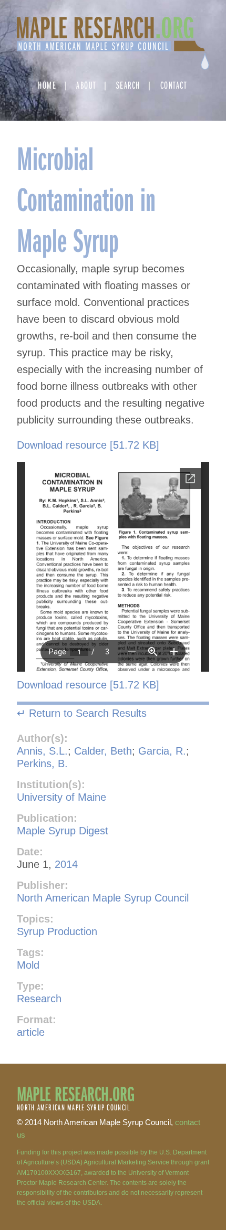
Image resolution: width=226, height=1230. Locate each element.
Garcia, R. (162, 751)
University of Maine (61, 797)
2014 (66, 864)
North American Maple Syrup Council (103, 898)
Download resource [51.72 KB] (88, 445)
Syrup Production (57, 931)
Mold (28, 965)
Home (47, 84)
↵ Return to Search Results (82, 713)
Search (128, 84)
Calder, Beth (103, 751)
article (31, 1032)
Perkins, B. (42, 763)
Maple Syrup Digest (62, 830)
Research (39, 998)
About (86, 84)
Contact (173, 84)
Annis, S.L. (42, 751)
